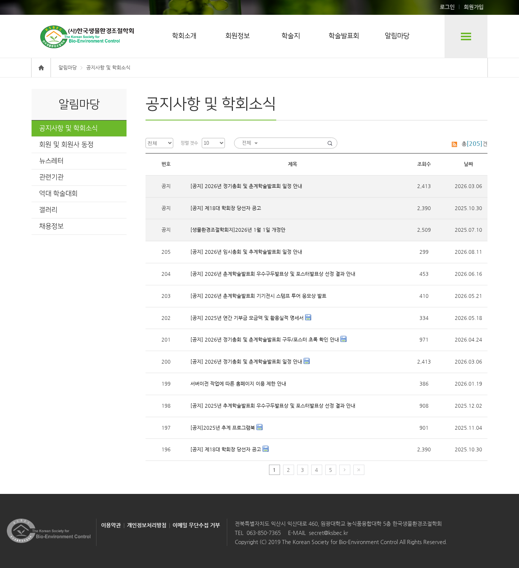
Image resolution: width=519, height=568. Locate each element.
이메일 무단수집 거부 (196, 525)
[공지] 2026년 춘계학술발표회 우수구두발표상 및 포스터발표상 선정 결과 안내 (272, 274)
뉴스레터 (51, 161)
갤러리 (48, 210)
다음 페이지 (344, 470)
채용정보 (51, 226)
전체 (246, 143)
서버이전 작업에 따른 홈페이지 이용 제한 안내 (238, 383)
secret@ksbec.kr (328, 533)
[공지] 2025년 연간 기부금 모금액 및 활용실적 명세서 (247, 318)
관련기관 (51, 177)
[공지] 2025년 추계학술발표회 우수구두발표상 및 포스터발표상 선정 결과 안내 (272, 405)
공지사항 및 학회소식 (68, 128)
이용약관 (111, 525)
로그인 (447, 7)
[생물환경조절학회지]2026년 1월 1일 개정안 (237, 230)
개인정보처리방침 (146, 525)
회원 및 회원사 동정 (66, 145)
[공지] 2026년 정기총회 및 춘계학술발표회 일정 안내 (246, 186)
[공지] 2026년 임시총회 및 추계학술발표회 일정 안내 (246, 252)
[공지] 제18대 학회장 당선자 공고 (225, 208)
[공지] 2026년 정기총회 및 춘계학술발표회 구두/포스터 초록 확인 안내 (265, 339)
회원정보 (237, 36)
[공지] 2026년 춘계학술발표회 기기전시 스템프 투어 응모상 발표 (258, 296)
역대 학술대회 (58, 194)
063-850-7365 (264, 533)
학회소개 (184, 36)
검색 (330, 143)
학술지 (291, 36)
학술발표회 (344, 36)
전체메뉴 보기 (466, 36)
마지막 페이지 (358, 470)
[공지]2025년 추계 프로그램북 (223, 427)
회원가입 (474, 7)
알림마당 (397, 36)
